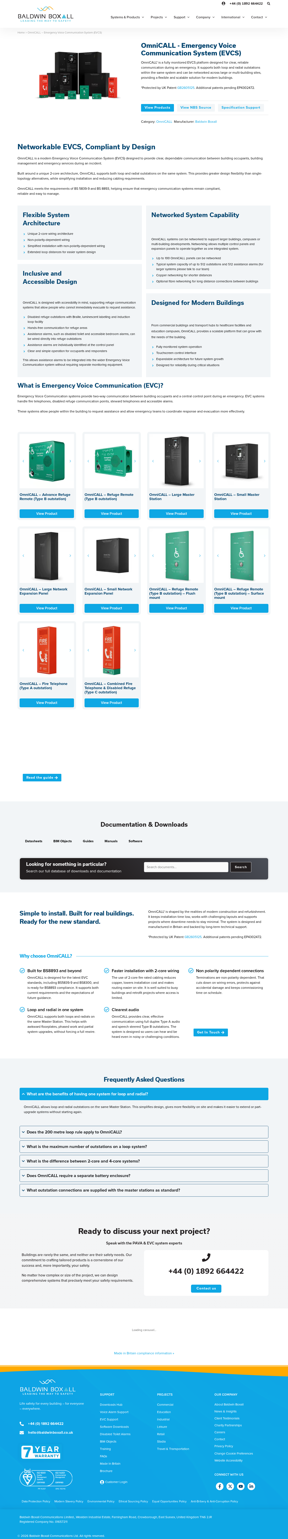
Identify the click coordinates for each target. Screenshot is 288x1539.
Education (164, 1412)
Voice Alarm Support (114, 1412)
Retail (160, 1434)
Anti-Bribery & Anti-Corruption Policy (214, 1501)
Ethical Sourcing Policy (133, 1501)
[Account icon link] (223, 3)
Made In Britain (110, 1463)
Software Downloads (114, 1426)
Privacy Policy (223, 1446)
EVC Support (109, 1419)
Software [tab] (135, 841)
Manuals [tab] (111, 841)
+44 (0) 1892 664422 (246, 3)
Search (241, 867)
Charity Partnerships (228, 1425)
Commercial (165, 1404)
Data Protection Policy (36, 1501)
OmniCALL (164, 121)
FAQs (103, 1456)
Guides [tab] (88, 841)
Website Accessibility (228, 1460)
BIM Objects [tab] (62, 841)
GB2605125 (185, 87)
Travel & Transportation (173, 1449)
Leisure (162, 1426)
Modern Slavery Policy (68, 1501)
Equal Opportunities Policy (169, 1501)
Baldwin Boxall (206, 121)
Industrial (163, 1419)
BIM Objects (108, 1441)
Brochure (106, 1471)
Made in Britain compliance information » (144, 1353)
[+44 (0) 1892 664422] (206, 1257)
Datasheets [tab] (33, 841)
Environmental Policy (100, 1501)
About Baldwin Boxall (229, 1404)
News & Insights (225, 1411)
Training (105, 1449)
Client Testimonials (227, 1418)
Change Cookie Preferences (233, 1453)
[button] (269, 4)
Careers (219, 1432)
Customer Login (116, 1482)
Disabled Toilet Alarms (115, 1434)
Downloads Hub (111, 1404)
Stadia (161, 1441)
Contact (219, 1439)
